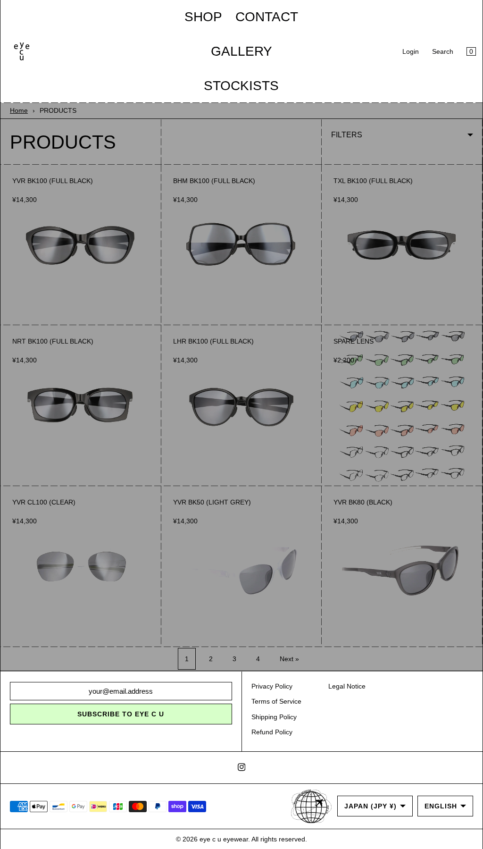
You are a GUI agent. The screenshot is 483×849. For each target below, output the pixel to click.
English (441, 806)
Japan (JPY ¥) (370, 806)
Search (442, 51)
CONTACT (266, 16)
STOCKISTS (241, 85)
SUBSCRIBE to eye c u (120, 714)
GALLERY (241, 51)
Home (19, 110)
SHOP (203, 16)
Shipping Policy (274, 717)
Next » (289, 659)
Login (410, 51)
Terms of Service (276, 701)
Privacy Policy (271, 686)
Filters (346, 135)
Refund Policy (271, 732)
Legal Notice (347, 686)
